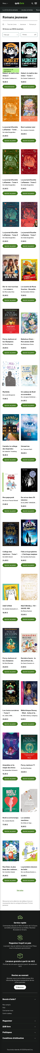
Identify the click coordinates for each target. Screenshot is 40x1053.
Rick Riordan (9, 344)
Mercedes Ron (9, 292)
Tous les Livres (12, 24)
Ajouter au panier (28, 86)
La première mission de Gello (29, 868)
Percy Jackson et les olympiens (10, 659)
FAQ (4, 1007)
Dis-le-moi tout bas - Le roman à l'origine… (10, 288)
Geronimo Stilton (28, 292)
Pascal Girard (13, 500)
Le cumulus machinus (25, 819)
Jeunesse (23, 24)
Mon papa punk (8, 497)
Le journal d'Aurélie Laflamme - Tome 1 (28, 233)
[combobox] (11, 34)
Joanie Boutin (9, 821)
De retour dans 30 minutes (28, 498)
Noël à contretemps (10, 818)
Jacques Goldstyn (29, 397)
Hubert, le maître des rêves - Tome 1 (29, 74)
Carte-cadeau (7, 1013)
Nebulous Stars (28, 344)
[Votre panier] (35, 3)
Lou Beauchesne (28, 872)
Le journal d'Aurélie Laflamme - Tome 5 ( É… (11, 128)
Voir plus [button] (20, 890)
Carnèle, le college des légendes (10, 447)
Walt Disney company (30, 715)
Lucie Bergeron (10, 395)
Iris (6, 500)
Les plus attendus (27, 10)
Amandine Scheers (11, 770)
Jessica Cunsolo (28, 130)
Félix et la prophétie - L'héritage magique (29, 553)
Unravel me (25, 446)
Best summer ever (28, 127)
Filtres (25, 34)
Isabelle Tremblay (11, 451)
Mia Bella (6, 392)
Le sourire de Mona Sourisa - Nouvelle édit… (28, 288)
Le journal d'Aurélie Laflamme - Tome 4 (10, 181)
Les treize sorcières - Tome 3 (11, 711)
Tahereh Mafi (27, 449)
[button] (20, 999)
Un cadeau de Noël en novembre (28, 393)
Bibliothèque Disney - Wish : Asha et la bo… (29, 711)
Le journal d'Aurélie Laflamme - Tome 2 (28, 181)
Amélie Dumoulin (10, 609)
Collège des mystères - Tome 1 (10, 553)
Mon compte (6, 1005)
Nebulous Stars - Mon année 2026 (27, 340)
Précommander (9, 86)
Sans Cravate (27, 663)
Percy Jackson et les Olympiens (10, 340)
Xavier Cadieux (10, 78)
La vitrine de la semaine (10, 10)
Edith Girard (9, 557)
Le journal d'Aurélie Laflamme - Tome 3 (10, 233)
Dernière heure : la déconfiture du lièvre (28, 659)
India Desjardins (10, 132)
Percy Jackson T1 (28, 765)
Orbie (25, 823)
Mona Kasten (27, 611)
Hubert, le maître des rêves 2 (11, 74)
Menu (4, 3)
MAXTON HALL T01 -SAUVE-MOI (29, 607)
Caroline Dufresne (29, 557)
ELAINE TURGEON (29, 502)
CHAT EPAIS (7, 606)
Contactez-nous (8, 1010)
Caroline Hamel (10, 872)
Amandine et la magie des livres (9, 766)
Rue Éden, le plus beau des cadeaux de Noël (10, 868)
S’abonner (20, 987)
